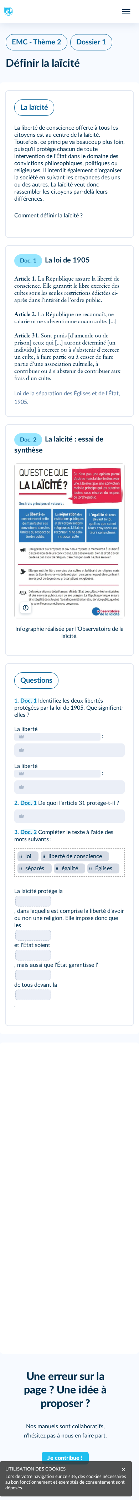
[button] (69, 164)
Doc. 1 (28, 701)
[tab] (98, 678)
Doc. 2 (28, 832)
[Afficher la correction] (98, 678)
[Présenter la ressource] (116, 105)
